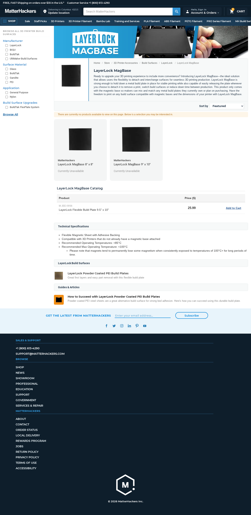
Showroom (25, 378)
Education (24, 389)
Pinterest (137, 325)
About (21, 419)
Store (107, 63)
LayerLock (166, 63)
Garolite (14, 77)
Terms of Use (26, 463)
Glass (13, 69)
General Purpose (19, 92)
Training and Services (126, 21)
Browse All (10, 114)
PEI (12, 82)
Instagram (121, 325)
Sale (27, 21)
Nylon (13, 96)
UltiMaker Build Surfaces (23, 58)
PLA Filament (152, 21)
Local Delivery (28, 435)
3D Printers (57, 21)
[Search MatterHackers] (176, 11)
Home (97, 63)
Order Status (27, 430)
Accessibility (26, 468)
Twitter (114, 325)
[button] (60, 11)
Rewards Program (31, 441)
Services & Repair (29, 405)
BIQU (12, 49)
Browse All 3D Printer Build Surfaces (23, 33)
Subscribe (192, 315)
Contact (22, 424)
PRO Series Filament (219, 21)
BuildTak (14, 54)
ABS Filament (172, 21)
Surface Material (14, 64)
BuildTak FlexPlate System (24, 107)
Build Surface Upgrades (20, 102)
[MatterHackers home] (20, 11)
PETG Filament (193, 21)
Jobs (19, 446)
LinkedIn (129, 325)
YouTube (144, 325)
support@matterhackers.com (40, 354)
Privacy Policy (27, 457)
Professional (27, 383)
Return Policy (27, 452)
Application (11, 88)
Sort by (203, 106)
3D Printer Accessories (126, 63)
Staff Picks (40, 21)
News (20, 373)
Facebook (106, 325)
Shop (20, 367)
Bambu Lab (103, 21)
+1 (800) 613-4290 (99, 2)
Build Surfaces (149, 63)
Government (26, 400)
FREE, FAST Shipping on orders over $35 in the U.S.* (33, 2)
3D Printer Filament (80, 21)
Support (22, 394)
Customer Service (77, 2)
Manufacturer (13, 41)
